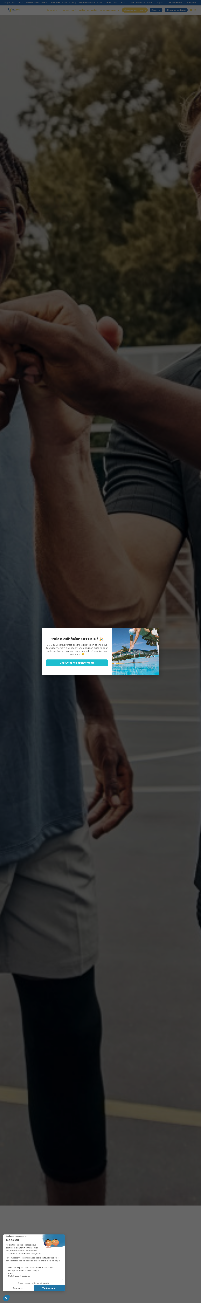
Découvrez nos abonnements (77, 662)
